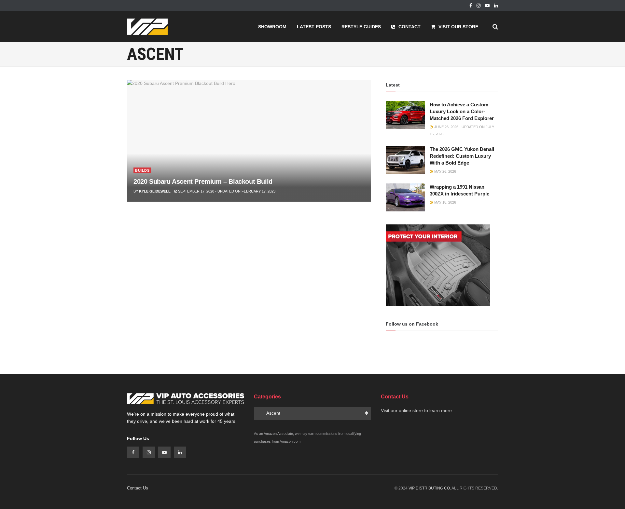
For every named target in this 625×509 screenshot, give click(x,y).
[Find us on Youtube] (487, 5)
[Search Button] (495, 27)
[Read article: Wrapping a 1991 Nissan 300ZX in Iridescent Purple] (405, 197)
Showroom (272, 26)
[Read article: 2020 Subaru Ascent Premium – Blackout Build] (249, 141)
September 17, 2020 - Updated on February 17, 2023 (226, 191)
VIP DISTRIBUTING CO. (430, 488)
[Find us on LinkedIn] (496, 5)
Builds (142, 170)
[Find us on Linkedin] (180, 452)
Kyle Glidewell (155, 191)
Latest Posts (314, 26)
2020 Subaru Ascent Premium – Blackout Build (202, 181)
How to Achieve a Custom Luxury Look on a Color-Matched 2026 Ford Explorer (462, 111)
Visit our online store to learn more (416, 410)
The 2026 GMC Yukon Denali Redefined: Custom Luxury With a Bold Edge (462, 156)
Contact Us (137, 488)
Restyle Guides (361, 26)
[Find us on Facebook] (470, 5)
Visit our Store (458, 26)
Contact (409, 26)
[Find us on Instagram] (478, 5)
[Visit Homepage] (147, 27)
